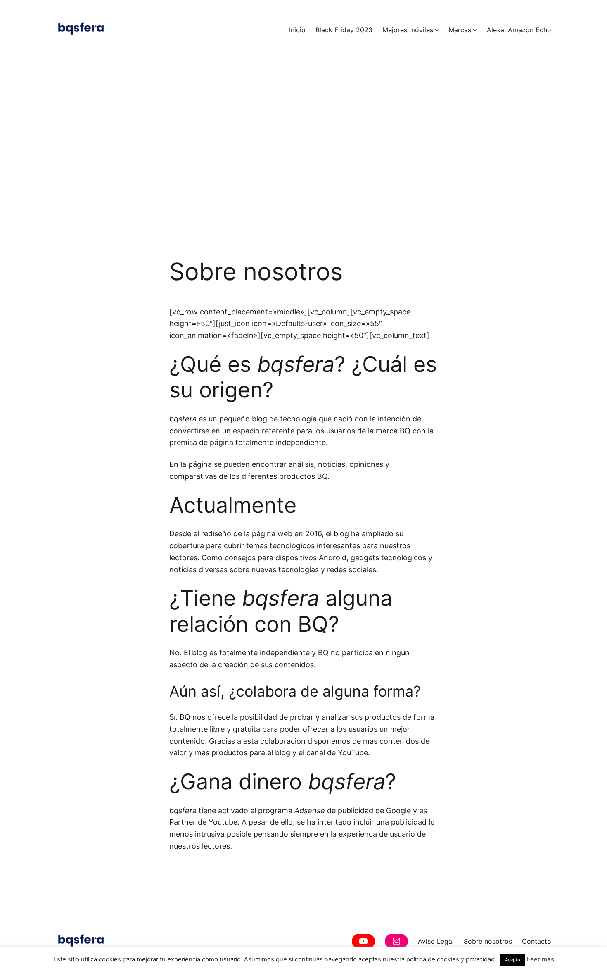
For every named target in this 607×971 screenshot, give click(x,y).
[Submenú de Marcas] (475, 30)
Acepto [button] (512, 960)
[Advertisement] (303, 170)
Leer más (540, 959)
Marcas (459, 30)
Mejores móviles (407, 30)
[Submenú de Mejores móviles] (437, 30)
